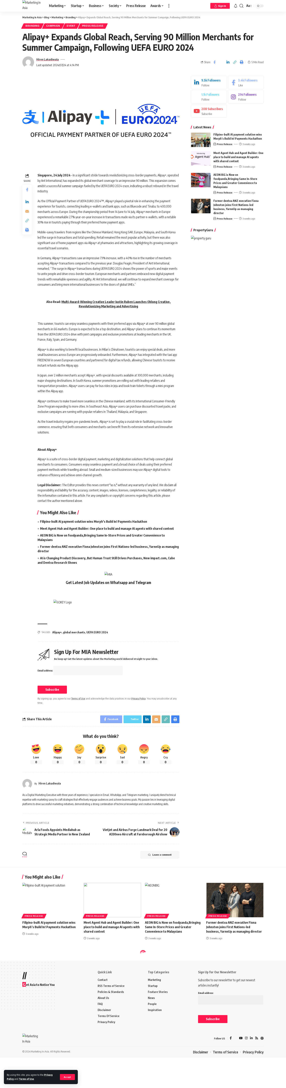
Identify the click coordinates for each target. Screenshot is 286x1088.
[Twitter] (209, 97)
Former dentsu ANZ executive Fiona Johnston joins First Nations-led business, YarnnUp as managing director (234, 927)
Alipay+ (57, 632)
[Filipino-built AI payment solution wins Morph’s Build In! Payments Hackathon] (201, 140)
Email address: (46, 670)
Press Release (93, 26)
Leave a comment (162, 854)
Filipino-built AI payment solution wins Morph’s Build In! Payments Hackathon (93, 521)
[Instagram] (246, 97)
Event (71, 26)
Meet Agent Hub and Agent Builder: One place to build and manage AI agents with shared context (107, 528)
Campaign (53, 26)
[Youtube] (209, 111)
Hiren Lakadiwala (47, 59)
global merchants (74, 632)
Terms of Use (26, 1078)
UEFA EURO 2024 (97, 632)
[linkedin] (209, 82)
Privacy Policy (138, 698)
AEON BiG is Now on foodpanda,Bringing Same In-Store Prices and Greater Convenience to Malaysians (173, 927)
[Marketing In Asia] (32, 6)
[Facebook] (246, 82)
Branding (32, 26)
